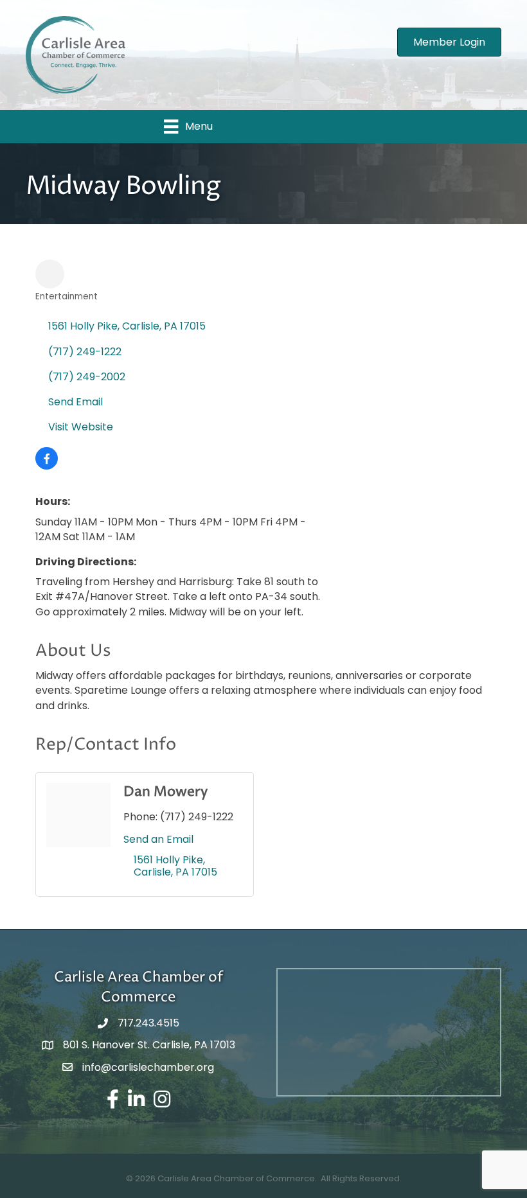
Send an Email (158, 839)
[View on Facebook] (46, 466)
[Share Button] (49, 274)
